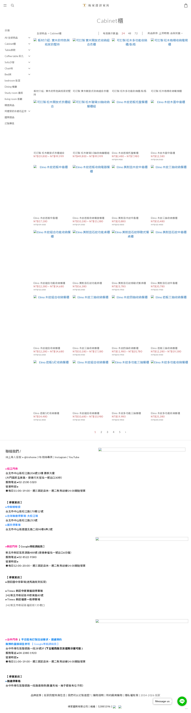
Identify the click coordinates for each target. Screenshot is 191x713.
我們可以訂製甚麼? (79, 695)
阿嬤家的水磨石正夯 (15, 111)
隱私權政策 (131, 695)
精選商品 (9, 105)
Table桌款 (10, 49)
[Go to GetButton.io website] (182, 708)
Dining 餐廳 (11, 86)
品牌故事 (36, 695)
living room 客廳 (13, 99)
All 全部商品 (11, 37)
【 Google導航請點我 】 (31, 546)
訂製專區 (9, 123)
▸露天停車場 (13, 525)
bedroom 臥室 (12, 80)
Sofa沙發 (9, 62)
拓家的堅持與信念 (54, 695)
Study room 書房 (14, 92)
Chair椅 (9, 68)
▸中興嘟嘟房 (13, 506)
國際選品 (9, 117)
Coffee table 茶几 (14, 56)
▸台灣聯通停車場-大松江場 (22, 515)
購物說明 (98, 695)
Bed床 (8, 74)
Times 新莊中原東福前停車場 (25, 590)
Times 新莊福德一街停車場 (23, 599)
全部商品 (42, 33)
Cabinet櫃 (10, 43)
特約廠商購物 (114, 695)
